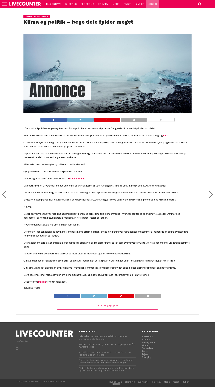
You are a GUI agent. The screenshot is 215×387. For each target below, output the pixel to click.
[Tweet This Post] (80, 118)
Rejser (127, 4)
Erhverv (103, 4)
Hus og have (53, 4)
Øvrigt (140, 4)
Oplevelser (147, 348)
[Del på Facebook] (53, 118)
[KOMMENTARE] (161, 118)
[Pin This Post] (107, 118)
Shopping (71, 4)
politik (42, 281)
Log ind (152, 4)
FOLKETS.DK (77, 178)
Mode (116, 4)
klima (166, 135)
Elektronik (87, 4)
